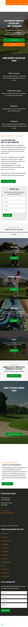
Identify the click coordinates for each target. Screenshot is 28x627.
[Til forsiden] (14, 9)
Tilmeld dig (7, 483)
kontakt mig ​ (14, 375)
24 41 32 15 (7, 510)
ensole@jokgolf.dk (9, 513)
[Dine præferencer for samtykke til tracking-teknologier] (2, 624)
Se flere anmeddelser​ (14, 434)
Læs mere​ (14, 258)
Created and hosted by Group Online (9, 525)
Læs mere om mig (8, 181)
